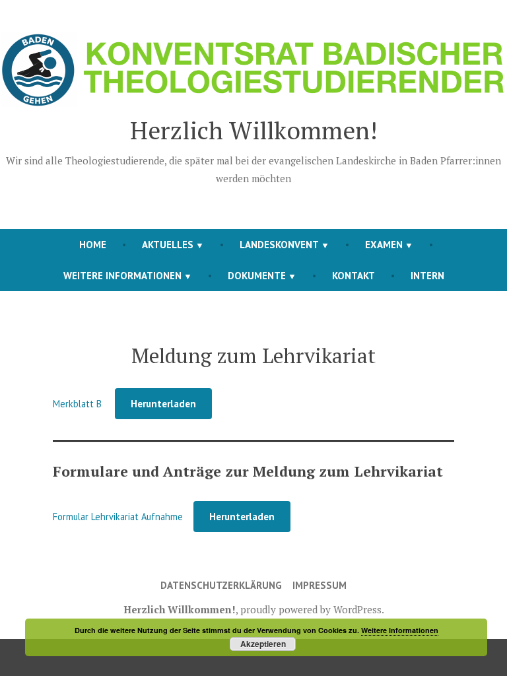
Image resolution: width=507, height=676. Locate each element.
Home (92, 244)
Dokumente (257, 275)
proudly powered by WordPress (311, 609)
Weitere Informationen (122, 275)
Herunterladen (163, 403)
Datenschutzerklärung (221, 585)
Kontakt (353, 275)
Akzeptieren (263, 644)
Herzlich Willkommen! (254, 130)
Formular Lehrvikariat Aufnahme (118, 516)
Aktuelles (167, 244)
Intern (427, 275)
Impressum (319, 585)
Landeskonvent (279, 244)
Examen (384, 244)
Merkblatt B (78, 403)
